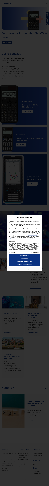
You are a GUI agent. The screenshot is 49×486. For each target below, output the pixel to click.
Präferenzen (12, 269)
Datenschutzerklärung (32, 235)
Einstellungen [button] (11, 238)
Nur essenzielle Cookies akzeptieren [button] (24, 261)
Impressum (37, 269)
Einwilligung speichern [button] (24, 255)
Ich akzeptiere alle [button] (24, 258)
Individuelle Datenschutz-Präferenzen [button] (24, 264)
